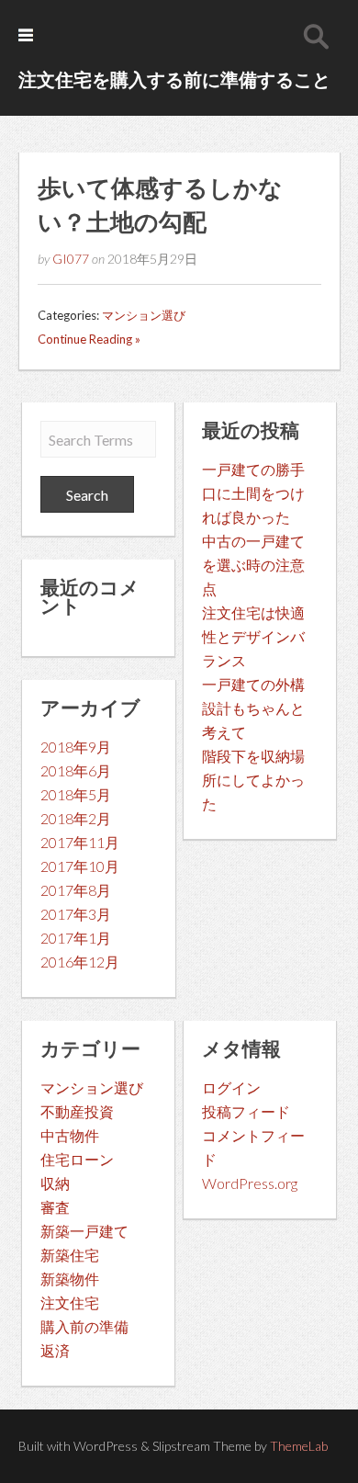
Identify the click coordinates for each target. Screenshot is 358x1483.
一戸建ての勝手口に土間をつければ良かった (253, 493)
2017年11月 (79, 842)
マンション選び (143, 315)
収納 (55, 1183)
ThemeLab (299, 1446)
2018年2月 (75, 818)
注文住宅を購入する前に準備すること (174, 79)
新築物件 (69, 1278)
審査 (55, 1207)
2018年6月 (75, 770)
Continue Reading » (89, 339)
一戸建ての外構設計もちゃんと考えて (253, 708)
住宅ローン (77, 1159)
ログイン (231, 1087)
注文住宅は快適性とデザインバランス (253, 636)
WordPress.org (249, 1183)
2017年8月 (75, 890)
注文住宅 (69, 1302)
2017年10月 (79, 866)
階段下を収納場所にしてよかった (253, 779)
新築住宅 (69, 1254)
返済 (55, 1350)
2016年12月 (79, 961)
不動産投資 (77, 1111)
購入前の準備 (84, 1326)
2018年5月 (75, 794)
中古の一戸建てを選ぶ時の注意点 (253, 564)
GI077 (70, 258)
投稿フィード (246, 1111)
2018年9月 (75, 746)
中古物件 (69, 1135)
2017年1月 (75, 937)
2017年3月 (75, 914)
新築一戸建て (84, 1231)
